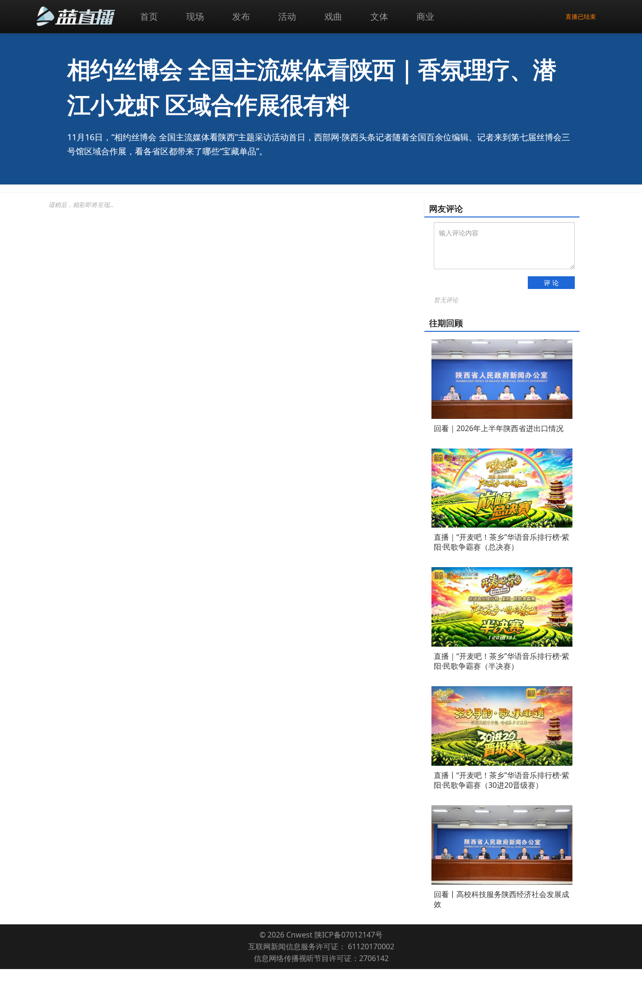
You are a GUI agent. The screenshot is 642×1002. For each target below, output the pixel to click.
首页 (149, 16)
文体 (379, 16)
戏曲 (333, 16)
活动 (287, 16)
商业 (425, 16)
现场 (195, 16)
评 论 (551, 282)
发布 (241, 16)
